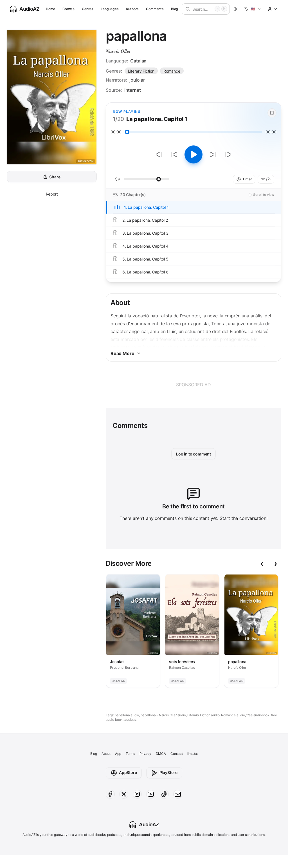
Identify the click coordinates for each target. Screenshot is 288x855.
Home (50, 9)
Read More (122, 353)
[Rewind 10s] (174, 154)
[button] (253, 9)
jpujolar (137, 80)
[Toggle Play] (193, 154)
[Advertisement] (193, 385)
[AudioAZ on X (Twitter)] (123, 794)
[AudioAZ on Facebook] (110, 794)
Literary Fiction (141, 71)
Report (52, 194)
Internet (132, 90)
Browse (68, 9)
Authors (132, 9)
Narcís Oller (118, 51)
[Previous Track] (158, 154)
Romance (171, 71)
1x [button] (263, 179)
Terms (130, 753)
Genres (87, 9)
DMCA (161, 753)
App (118, 753)
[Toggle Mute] (117, 179)
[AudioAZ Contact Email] (177, 794)
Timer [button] (247, 179)
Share (54, 176)
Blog (174, 9)
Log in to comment (193, 454)
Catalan (138, 61)
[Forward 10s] (212, 154)
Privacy (145, 753)
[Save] (271, 112)
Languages (109, 9)
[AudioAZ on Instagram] (137, 794)
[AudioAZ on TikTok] (164, 794)
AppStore (128, 772)
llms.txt (192, 753)
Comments (155, 9)
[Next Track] (228, 154)
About (106, 753)
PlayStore (168, 772)
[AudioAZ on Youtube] (150, 794)
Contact (176, 753)
